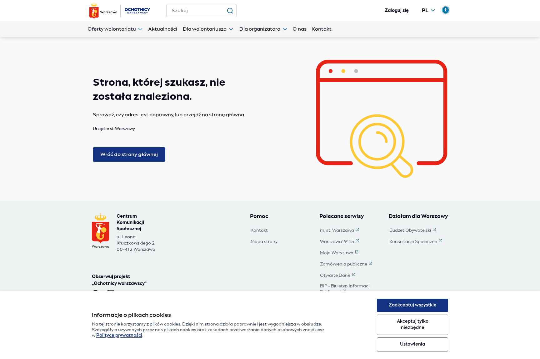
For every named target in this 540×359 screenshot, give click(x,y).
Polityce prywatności (119, 335)
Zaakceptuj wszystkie (413, 305)
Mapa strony (264, 242)
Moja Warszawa (340, 253)
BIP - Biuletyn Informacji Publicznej (350, 289)
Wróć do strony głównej (129, 154)
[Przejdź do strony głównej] (120, 11)
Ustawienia (412, 344)
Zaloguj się (397, 10)
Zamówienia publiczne (346, 264)
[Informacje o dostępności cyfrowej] (446, 10)
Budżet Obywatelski (413, 230)
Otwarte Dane (338, 275)
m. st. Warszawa (340, 230)
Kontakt (259, 230)
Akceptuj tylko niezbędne (412, 324)
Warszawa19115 (340, 242)
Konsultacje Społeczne (416, 242)
